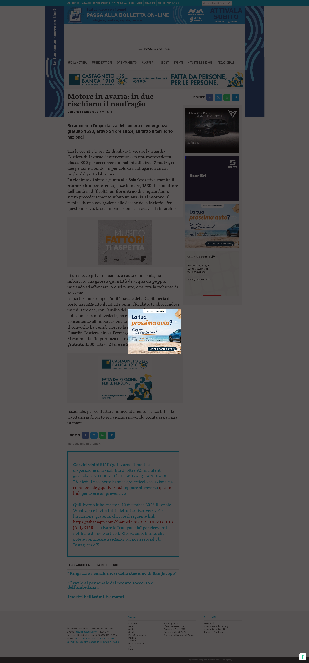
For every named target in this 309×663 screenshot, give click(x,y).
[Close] (181, 309)
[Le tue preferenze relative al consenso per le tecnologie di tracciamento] (302, 656)
